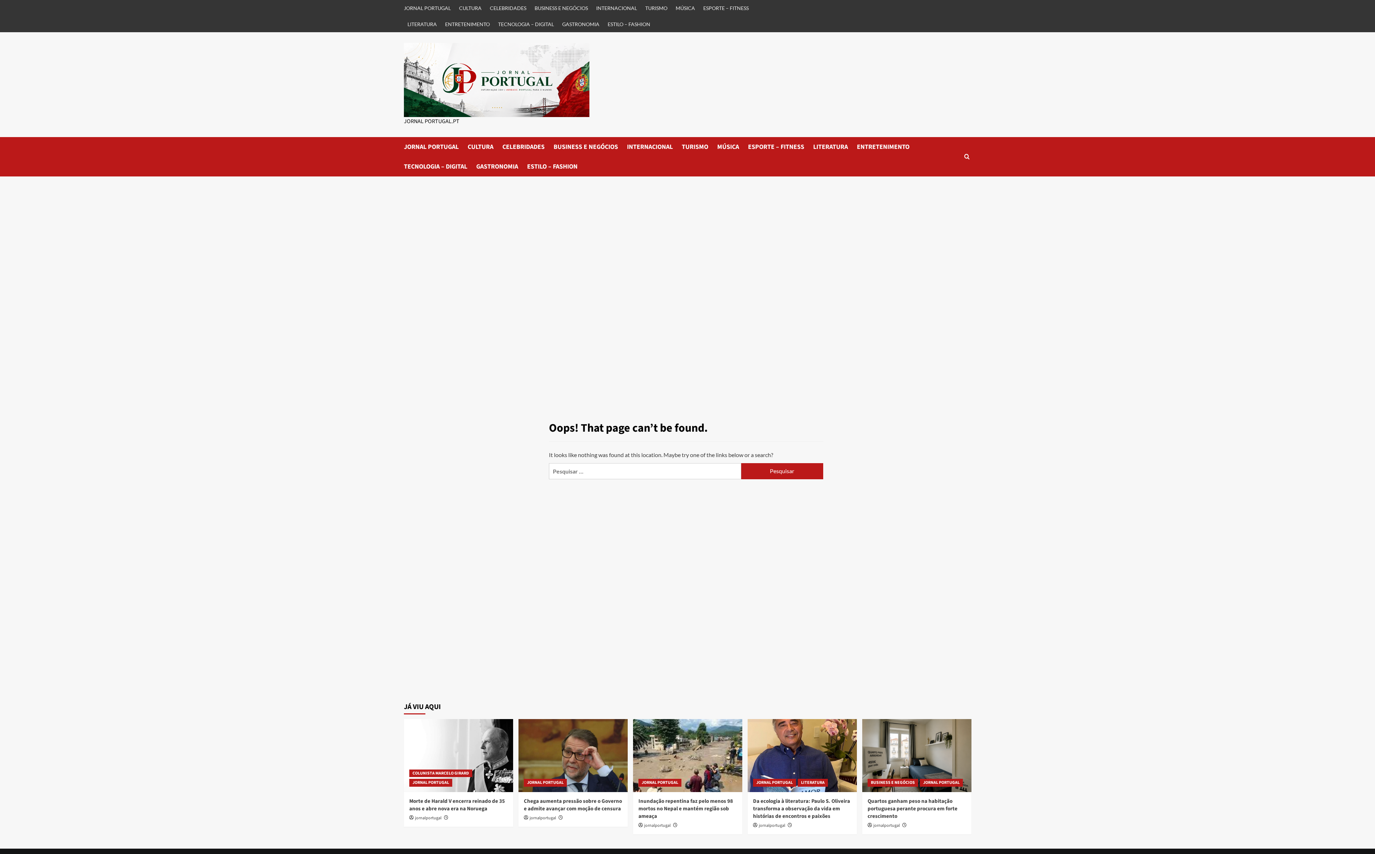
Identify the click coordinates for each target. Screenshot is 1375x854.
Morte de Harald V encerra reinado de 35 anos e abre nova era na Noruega (457, 804)
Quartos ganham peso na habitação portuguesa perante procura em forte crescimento (912, 808)
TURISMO (656, 8)
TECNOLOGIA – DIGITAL (526, 24)
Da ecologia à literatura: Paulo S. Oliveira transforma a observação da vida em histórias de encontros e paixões (801, 808)
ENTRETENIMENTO (467, 24)
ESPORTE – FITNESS (726, 8)
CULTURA (470, 8)
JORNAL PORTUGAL (427, 8)
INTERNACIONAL (616, 8)
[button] (966, 156)
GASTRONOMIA (580, 24)
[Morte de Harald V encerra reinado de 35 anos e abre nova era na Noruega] (458, 755)
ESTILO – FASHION (629, 24)
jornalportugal (428, 818)
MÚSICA (685, 8)
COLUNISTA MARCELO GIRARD (440, 773)
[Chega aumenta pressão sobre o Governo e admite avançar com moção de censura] (573, 755)
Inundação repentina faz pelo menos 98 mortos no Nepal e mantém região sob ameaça (685, 808)
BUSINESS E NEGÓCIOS (561, 8)
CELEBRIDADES (508, 8)
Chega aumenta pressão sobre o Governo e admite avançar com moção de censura (573, 804)
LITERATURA (422, 24)
